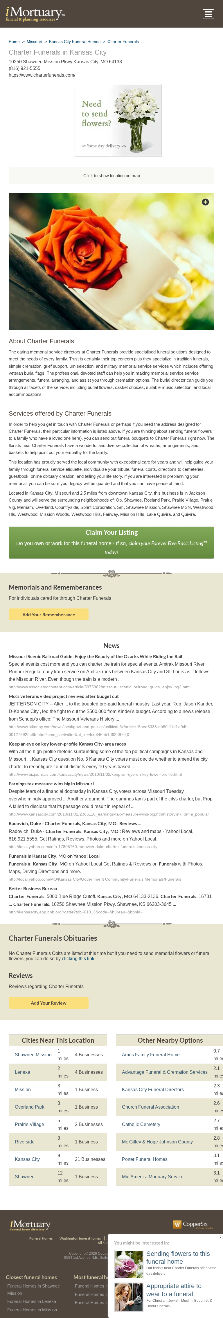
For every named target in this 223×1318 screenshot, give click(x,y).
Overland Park (29, 1105)
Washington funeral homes (80, 1237)
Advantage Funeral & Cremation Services (163, 1070)
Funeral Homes (41, 1237)
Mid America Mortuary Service (152, 1175)
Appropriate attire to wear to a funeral (174, 1290)
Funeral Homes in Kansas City (103, 1285)
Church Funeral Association (149, 1105)
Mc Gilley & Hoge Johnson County (156, 1140)
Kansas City (27, 1158)
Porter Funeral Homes (144, 1158)
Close (219, 1237)
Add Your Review (48, 1001)
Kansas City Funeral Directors (152, 1088)
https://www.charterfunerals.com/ (43, 75)
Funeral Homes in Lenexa (31, 1300)
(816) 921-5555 (24, 68)
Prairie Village (29, 1123)
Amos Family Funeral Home (149, 1053)
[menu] (208, 14)
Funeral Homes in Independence (105, 1301)
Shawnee (24, 1175)
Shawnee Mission (32, 1053)
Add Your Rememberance (48, 614)
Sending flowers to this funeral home (176, 1257)
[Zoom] (111, 196)
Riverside (24, 1140)
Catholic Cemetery (140, 1123)
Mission (23, 1088)
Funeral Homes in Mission (31, 1308)
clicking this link (75, 957)
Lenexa (22, 1070)
